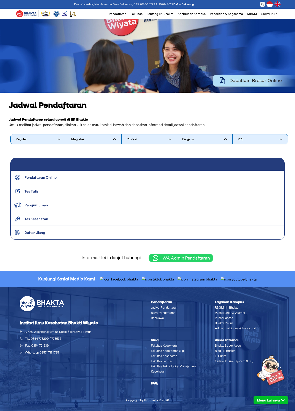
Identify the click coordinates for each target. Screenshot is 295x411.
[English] (277, 4)
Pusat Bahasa (224, 318)
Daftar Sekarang (183, 4)
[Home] (26, 13)
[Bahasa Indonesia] (269, 4)
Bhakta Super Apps (228, 345)
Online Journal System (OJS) (234, 361)
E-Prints (220, 356)
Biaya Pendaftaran (163, 313)
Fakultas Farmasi (162, 361)
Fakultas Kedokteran (164, 345)
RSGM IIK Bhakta (226, 307)
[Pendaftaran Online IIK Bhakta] (271, 378)
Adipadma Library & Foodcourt (235, 328)
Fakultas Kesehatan (164, 356)
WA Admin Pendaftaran (186, 258)
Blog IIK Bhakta (225, 351)
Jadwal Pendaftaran (164, 307)
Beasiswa (157, 318)
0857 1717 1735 (49, 352)
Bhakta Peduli (224, 323)
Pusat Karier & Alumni (230, 313)
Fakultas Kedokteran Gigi (167, 351)
